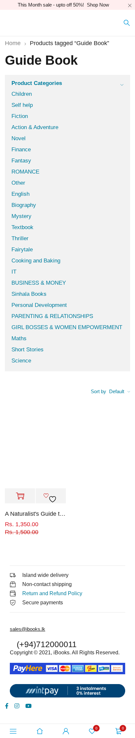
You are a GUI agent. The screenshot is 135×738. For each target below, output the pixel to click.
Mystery (21, 216)
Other (18, 183)
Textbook (22, 227)
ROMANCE (25, 172)
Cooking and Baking (35, 261)
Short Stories (27, 349)
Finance (21, 149)
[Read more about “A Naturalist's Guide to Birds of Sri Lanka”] (20, 496)
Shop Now (98, 5)
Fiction (19, 116)
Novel (18, 138)
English (20, 194)
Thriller (20, 238)
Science (21, 361)
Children (21, 94)
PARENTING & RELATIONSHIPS (52, 316)
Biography (23, 205)
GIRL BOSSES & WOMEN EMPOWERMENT (66, 327)
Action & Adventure (34, 127)
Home (13, 43)
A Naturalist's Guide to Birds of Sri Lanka (35, 514)
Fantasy (21, 161)
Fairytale (22, 249)
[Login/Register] (65, 731)
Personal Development (39, 305)
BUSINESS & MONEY (38, 283)
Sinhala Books (29, 294)
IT (13, 272)
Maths (19, 338)
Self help (22, 105)
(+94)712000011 (47, 644)
